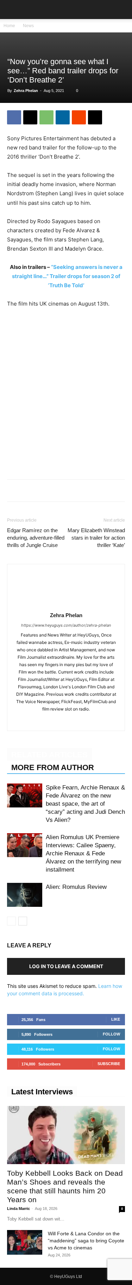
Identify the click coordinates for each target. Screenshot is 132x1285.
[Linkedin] (63, 117)
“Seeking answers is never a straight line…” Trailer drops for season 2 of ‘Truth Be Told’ (67, 276)
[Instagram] (66, 721)
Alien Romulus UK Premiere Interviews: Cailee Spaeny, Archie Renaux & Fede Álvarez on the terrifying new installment (83, 853)
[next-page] (22, 921)
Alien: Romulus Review (76, 887)
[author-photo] (66, 605)
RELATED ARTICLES (49, 754)
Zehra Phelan (26, 90)
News (28, 25)
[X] (30, 117)
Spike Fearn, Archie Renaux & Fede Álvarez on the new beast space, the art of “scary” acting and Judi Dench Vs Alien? (85, 803)
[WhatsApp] (46, 117)
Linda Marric (18, 1208)
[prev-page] (11, 921)
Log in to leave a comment (66, 966)
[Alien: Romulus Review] (24, 895)
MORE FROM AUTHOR (52, 767)
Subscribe (109, 1064)
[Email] (95, 117)
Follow (111, 1034)
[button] (12, 9)
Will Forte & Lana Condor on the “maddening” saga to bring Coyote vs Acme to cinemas (86, 1240)
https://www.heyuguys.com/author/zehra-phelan (66, 625)
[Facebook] (14, 117)
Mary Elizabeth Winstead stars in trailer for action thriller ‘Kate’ (96, 537)
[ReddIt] (79, 117)
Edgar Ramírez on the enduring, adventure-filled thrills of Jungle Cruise (35, 537)
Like (115, 1019)
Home (9, 25)
